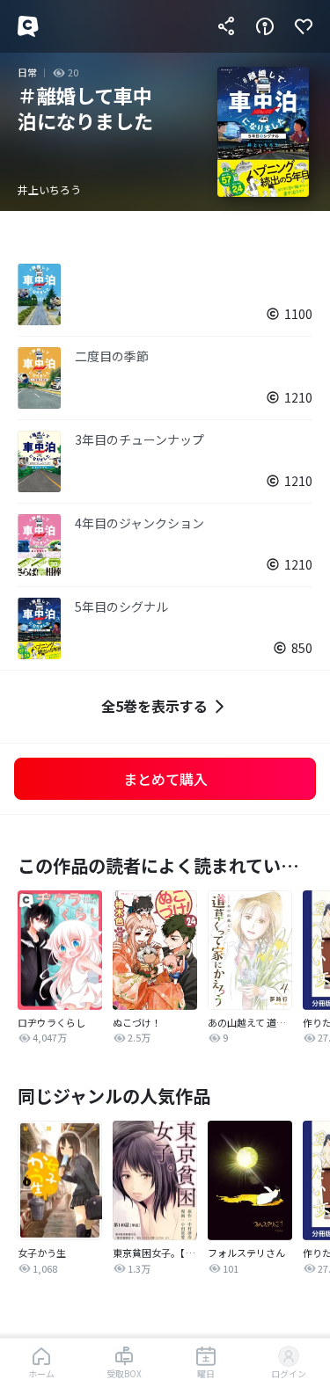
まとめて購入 (165, 778)
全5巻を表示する (154, 705)
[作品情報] (265, 26)
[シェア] (226, 26)
